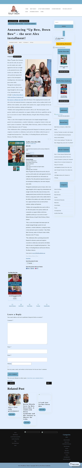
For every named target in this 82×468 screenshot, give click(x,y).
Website (9, 363)
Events (55, 197)
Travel (55, 207)
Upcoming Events (15, 443)
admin (20, 42)
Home (27, 8)
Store (42, 11)
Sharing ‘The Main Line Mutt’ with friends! (63, 132)
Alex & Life (56, 191)
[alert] (63, 47)
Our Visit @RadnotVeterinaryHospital (62, 134)
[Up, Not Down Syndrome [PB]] (15, 284)
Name (9, 347)
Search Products (12, 305)
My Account (21, 305)
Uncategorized (57, 210)
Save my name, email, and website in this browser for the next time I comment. (27, 369)
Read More (12, 415)
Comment (10, 320)
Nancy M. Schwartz (13, 21)
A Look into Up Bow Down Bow (44, 404)
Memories (56, 202)
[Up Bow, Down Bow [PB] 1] (18, 168)
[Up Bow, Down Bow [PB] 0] (14, 168)
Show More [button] (28, 258)
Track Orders (29, 305)
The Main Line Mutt (67, 8)
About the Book (57, 189)
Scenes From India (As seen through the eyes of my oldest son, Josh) (63, 170)
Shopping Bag (47, 305)
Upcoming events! (34, 11)
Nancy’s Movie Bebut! (59, 137)
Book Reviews (57, 194)
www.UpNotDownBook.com (38, 253)
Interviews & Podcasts (59, 199)
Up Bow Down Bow (56, 8)
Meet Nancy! (33, 8)
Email (9, 355)
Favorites (38, 305)
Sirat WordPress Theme (24, 465)
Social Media (57, 205)
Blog (27, 11)
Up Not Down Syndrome (44, 8)
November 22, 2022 (13, 42)
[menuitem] (48, 139)
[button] (29, 263)
